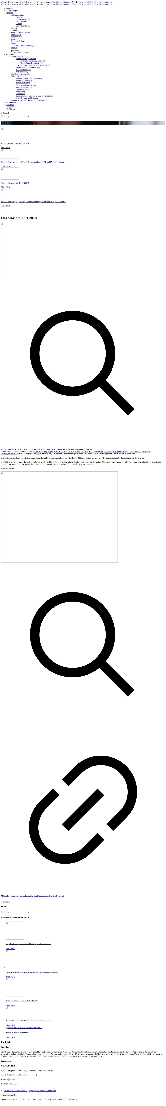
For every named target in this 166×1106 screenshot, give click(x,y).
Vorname (4, 1079)
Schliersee (84, 452)
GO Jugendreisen (96, 452)
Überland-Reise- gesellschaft (115, 452)
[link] (28, 117)
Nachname (5, 1084)
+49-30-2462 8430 (54, 1099)
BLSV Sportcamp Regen (43, 452)
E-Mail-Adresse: (7, 1075)
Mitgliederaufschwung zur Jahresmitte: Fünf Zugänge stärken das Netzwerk (32, 896)
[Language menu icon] (5, 113)
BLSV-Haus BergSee (62, 452)
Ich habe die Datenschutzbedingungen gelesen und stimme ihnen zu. (30, 1091)
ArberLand (75, 452)
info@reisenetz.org (70, 1099)
